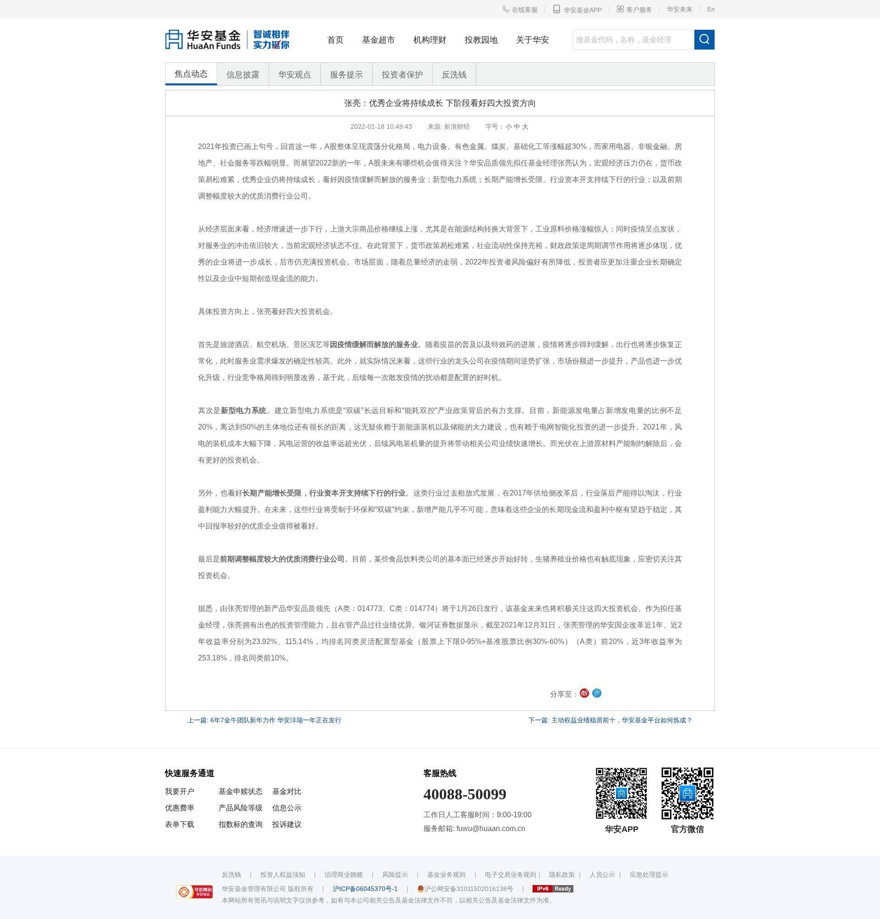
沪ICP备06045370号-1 (365, 888)
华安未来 (680, 9)
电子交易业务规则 (510, 874)
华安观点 (294, 74)
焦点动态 (191, 73)
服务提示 (346, 74)
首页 (335, 39)
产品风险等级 (241, 808)
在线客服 (520, 9)
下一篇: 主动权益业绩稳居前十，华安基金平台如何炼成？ (610, 720)
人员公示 (602, 874)
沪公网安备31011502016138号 (468, 888)
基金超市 (378, 39)
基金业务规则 (446, 874)
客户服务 (634, 9)
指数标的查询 (241, 824)
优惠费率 (179, 808)
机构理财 (429, 39)
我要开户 (179, 791)
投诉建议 (287, 824)
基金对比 (287, 791)
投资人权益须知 (282, 874)
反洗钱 (454, 74)
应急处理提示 (649, 874)
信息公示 (287, 808)
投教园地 (481, 39)
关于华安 (532, 39)
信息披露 (242, 74)
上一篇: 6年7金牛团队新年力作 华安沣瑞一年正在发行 (264, 720)
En (711, 9)
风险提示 (395, 874)
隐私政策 (562, 874)
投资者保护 (402, 74)
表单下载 (179, 824)
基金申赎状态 (241, 791)
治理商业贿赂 (343, 874)
